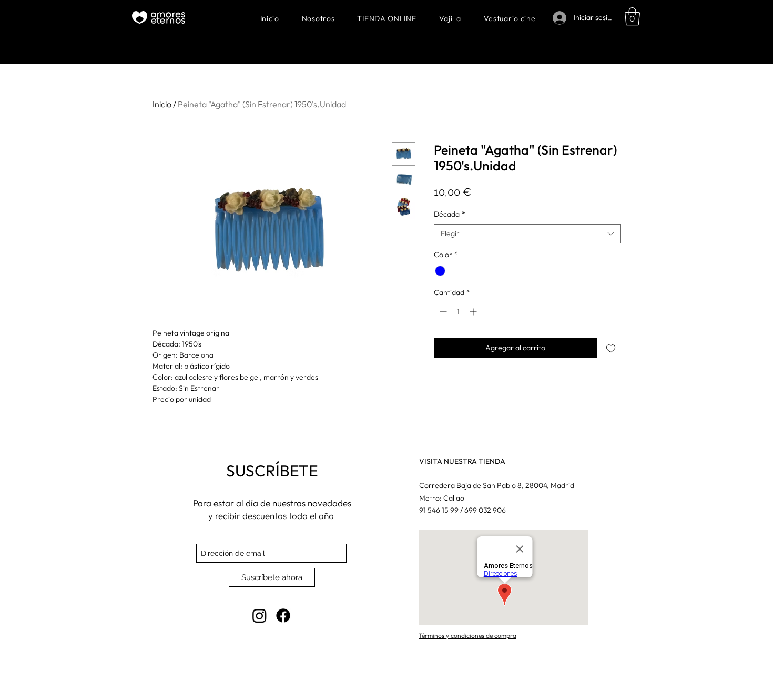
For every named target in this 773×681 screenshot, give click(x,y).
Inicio (161, 104)
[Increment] (474, 311)
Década (449, 214)
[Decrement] (442, 311)
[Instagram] (259, 615)
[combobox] (527, 234)
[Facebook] (283, 615)
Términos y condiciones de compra (467, 635)
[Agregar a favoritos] (611, 348)
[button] (632, 16)
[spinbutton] (458, 311)
